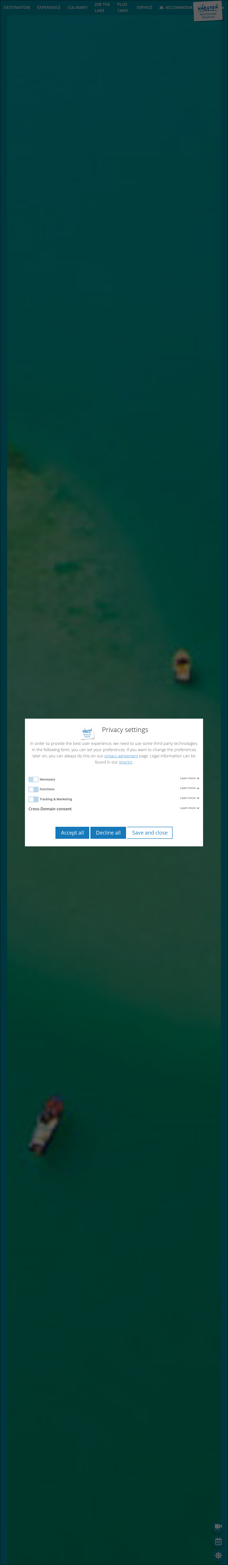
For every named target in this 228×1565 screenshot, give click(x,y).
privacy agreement (121, 755)
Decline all (108, 832)
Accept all (72, 832)
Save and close (150, 832)
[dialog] (114, 782)
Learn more (188, 778)
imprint (125, 762)
